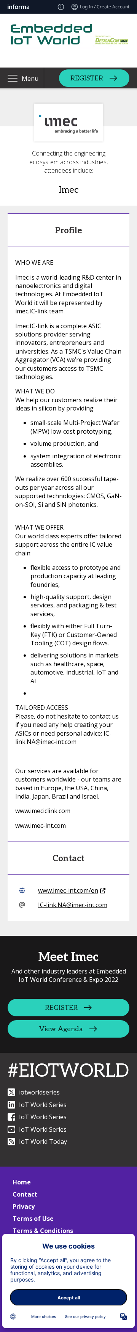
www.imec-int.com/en (68, 890)
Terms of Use (33, 1218)
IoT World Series (43, 1105)
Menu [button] (30, 78)
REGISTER (86, 78)
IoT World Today (43, 1141)
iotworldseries (39, 1092)
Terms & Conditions (43, 1231)
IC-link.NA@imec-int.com (72, 905)
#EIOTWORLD (68, 1071)
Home (22, 1182)
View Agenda (61, 1029)
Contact (25, 1194)
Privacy (24, 1206)
